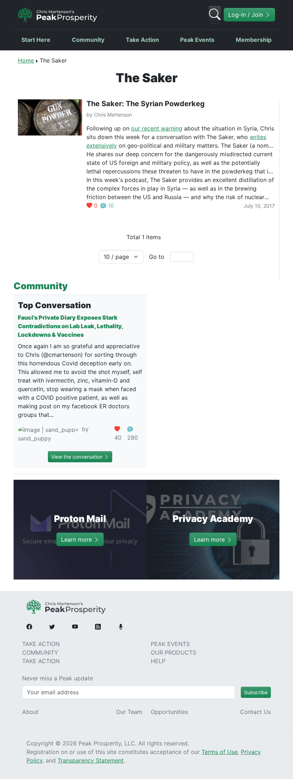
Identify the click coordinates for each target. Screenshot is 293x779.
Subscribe (256, 692)
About (30, 711)
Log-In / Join (246, 14)
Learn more (77, 539)
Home (26, 60)
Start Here (35, 39)
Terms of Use (220, 751)
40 (117, 437)
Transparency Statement (91, 760)
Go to (156, 256)
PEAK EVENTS (170, 643)
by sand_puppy (53, 433)
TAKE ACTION (41, 643)
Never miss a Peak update (57, 678)
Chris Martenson (113, 115)
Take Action (142, 39)
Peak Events (197, 39)
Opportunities (169, 711)
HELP (158, 661)
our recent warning (156, 128)
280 (132, 437)
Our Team (129, 711)
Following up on (108, 128)
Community (88, 39)
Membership (254, 39)
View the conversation (77, 457)
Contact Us (255, 711)
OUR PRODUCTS (173, 652)
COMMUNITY (40, 652)
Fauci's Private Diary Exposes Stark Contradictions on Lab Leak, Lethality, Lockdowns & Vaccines (70, 326)
